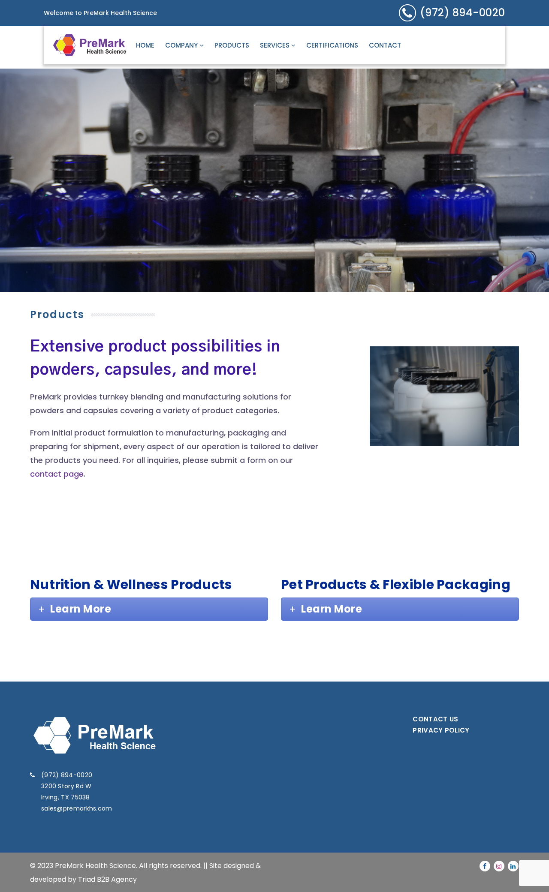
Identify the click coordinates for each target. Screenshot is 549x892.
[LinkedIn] (513, 866)
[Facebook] (485, 866)
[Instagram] (499, 866)
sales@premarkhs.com (76, 808)
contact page (57, 474)
